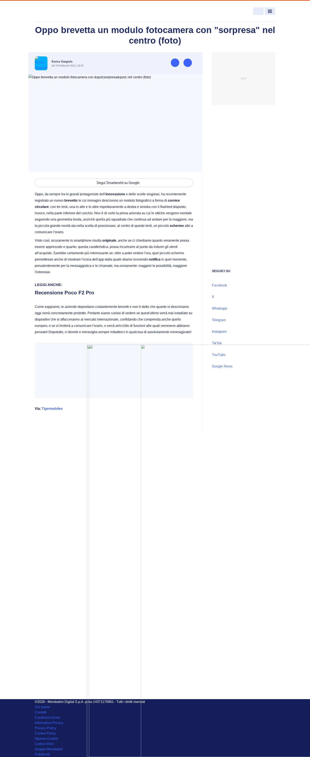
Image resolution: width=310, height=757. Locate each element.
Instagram (219, 331)
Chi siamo (42, 707)
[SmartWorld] (59, 11)
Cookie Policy (45, 733)
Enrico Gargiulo (62, 61)
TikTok (217, 343)
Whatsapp (219, 308)
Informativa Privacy (49, 723)
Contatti (40, 712)
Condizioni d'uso (47, 717)
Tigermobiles (52, 408)
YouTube (218, 355)
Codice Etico (44, 744)
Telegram (219, 320)
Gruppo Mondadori (49, 749)
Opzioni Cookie (46, 738)
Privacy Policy (45, 728)
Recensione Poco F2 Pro (64, 292)
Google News (222, 366)
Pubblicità (42, 754)
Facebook (219, 285)
